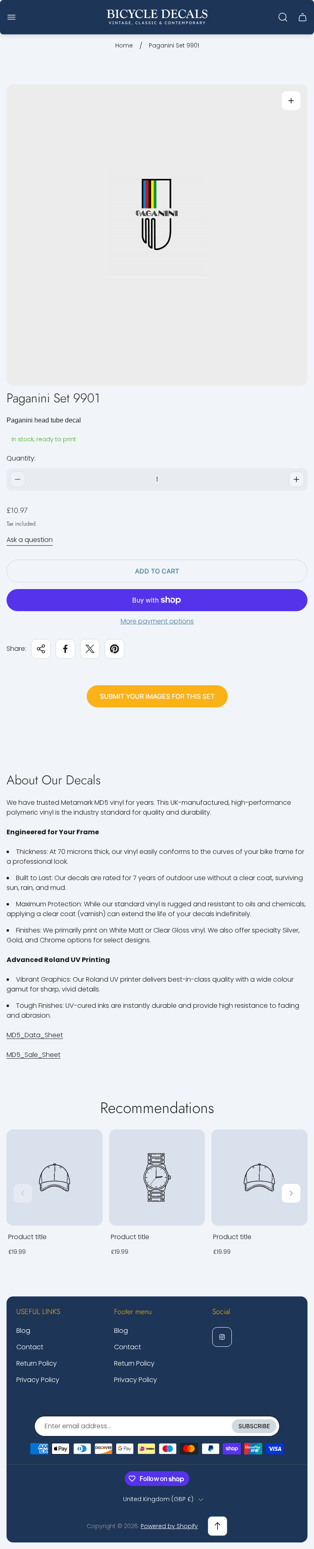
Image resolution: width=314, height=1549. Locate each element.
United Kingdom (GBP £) (158, 1499)
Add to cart (157, 571)
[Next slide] (291, 1193)
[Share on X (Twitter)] (90, 649)
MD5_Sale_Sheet (34, 1054)
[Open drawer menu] (11, 17)
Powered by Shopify (169, 1526)
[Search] (283, 17)
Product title (27, 1237)
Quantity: (21, 458)
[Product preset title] (55, 1177)
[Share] (41, 649)
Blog (23, 1330)
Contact (29, 1347)
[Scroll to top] (217, 1526)
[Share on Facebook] (65, 649)
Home (124, 46)
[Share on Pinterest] (114, 649)
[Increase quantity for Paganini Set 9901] (296, 479)
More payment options (157, 621)
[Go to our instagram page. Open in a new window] (222, 1337)
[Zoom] (291, 101)
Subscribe (254, 1426)
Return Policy (36, 1363)
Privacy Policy (37, 1379)
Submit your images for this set (157, 696)
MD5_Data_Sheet (35, 1035)
